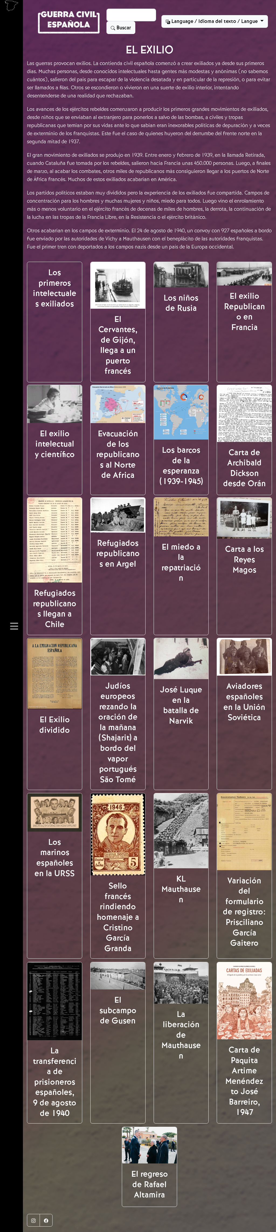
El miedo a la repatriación (181, 562)
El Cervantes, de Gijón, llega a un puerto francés (117, 345)
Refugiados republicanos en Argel (118, 553)
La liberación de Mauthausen (181, 1035)
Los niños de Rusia (181, 303)
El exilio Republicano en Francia (244, 311)
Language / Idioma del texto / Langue (214, 21)
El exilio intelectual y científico (55, 444)
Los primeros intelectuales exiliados (54, 288)
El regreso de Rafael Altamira (149, 1184)
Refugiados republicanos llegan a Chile (54, 608)
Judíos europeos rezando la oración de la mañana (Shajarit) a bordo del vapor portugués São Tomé (117, 733)
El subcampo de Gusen (117, 1010)
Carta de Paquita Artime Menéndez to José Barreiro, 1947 (244, 1081)
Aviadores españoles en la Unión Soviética (244, 702)
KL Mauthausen (181, 889)
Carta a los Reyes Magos (244, 559)
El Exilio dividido (54, 724)
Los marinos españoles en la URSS (54, 858)
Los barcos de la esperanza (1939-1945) (181, 465)
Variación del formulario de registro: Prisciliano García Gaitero (244, 912)
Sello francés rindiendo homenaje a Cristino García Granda (118, 917)
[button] (14, 627)
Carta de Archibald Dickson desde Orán (244, 468)
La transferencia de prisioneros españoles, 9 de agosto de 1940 (55, 1082)
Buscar (123, 28)
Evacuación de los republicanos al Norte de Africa (118, 454)
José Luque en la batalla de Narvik (181, 705)
